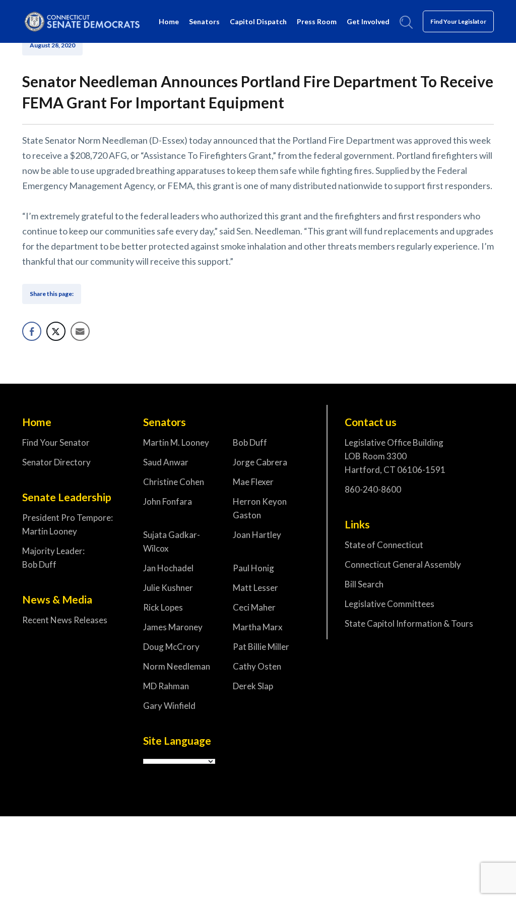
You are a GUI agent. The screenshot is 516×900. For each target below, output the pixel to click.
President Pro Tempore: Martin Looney (67, 524)
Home (169, 21)
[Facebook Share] (31, 331)
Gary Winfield (169, 705)
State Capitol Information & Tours (409, 623)
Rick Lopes (163, 607)
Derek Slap (253, 686)
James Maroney (173, 627)
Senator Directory (56, 462)
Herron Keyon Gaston (260, 508)
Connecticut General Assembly (403, 564)
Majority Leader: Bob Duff (53, 558)
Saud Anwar (165, 462)
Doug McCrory (171, 646)
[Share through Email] (80, 331)
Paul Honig (253, 568)
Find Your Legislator (458, 21)
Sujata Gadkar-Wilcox (171, 541)
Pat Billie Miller (261, 646)
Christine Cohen (173, 481)
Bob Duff (250, 442)
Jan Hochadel (168, 568)
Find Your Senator (56, 442)
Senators (204, 21)
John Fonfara (167, 501)
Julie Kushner (168, 587)
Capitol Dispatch (258, 21)
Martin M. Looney (176, 442)
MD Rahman (166, 686)
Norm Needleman (176, 666)
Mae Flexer (253, 481)
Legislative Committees (389, 603)
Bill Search (364, 584)
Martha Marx (258, 627)
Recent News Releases (64, 620)
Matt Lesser (255, 587)
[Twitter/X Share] (56, 331)
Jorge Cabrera (260, 462)
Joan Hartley (257, 534)
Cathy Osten (257, 666)
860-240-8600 (373, 489)
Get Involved (368, 21)
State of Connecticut (384, 544)
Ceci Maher (254, 607)
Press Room (317, 21)
